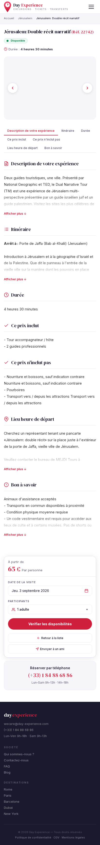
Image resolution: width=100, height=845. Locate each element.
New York (11, 814)
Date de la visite (22, 582)
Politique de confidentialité (33, 837)
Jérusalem (25, 18)
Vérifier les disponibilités (50, 624)
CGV (56, 837)
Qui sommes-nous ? (19, 754)
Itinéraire (67, 130)
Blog (7, 772)
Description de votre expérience (31, 130)
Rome (8, 789)
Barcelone (11, 801)
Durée (85, 130)
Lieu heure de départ (22, 148)
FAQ (7, 766)
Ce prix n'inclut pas (46, 139)
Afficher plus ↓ (15, 213)
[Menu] (91, 7)
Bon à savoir (53, 148)
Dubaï (8, 808)
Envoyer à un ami (52, 649)
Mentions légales (73, 837)
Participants (18, 601)
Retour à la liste (52, 638)
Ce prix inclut (16, 139)
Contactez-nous (16, 760)
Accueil (9, 18)
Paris (7, 795)
